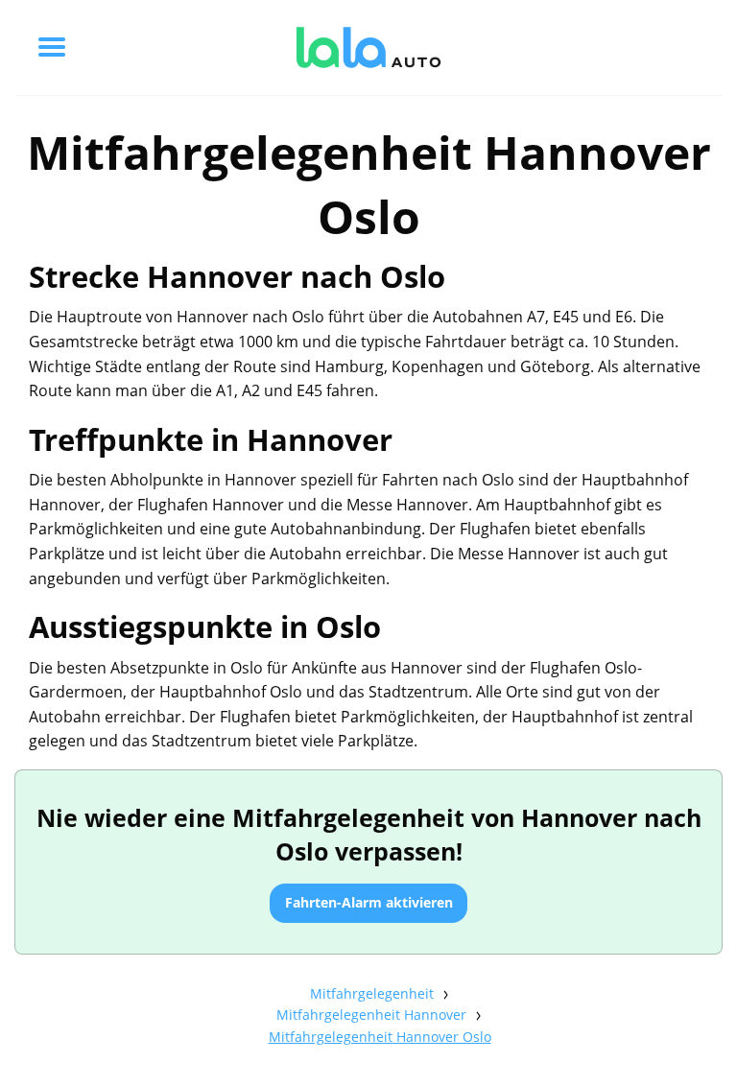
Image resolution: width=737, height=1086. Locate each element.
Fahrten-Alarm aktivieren (369, 902)
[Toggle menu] (52, 47)
